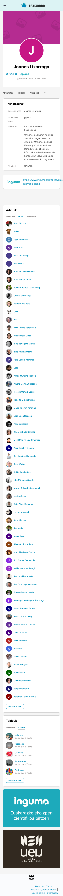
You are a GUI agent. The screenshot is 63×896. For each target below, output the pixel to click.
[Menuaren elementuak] (45, 91)
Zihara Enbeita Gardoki (24, 432)
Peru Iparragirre (21, 424)
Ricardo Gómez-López (24, 392)
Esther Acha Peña (22, 303)
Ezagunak (31, 216)
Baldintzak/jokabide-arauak (44, 889)
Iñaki (16, 319)
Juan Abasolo (20, 223)
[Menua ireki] (4, 5)
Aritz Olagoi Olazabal (23, 504)
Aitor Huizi (18, 247)
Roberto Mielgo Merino (24, 400)
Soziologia (19, 770)
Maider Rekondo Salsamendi (27, 488)
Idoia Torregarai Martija (24, 344)
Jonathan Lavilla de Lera (25, 696)
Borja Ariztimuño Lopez (24, 271)
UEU (16, 311)
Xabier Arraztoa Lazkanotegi (27, 287)
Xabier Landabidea (22, 472)
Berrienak (10, 216)
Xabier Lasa (19, 672)
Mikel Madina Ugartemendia (27, 440)
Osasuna (19, 752)
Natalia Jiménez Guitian (24, 624)
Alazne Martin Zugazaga (25, 384)
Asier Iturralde (20, 640)
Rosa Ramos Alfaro (22, 279)
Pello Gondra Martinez (24, 360)
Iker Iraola (18, 528)
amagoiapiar (19, 536)
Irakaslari (19, 735)
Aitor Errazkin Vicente (24, 448)
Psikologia (19, 744)
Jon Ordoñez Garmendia (25, 456)
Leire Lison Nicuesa (23, 416)
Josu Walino (19, 464)
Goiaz (16, 231)
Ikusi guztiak (14, 706)
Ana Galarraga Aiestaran (25, 584)
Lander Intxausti (21, 512)
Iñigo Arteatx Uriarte (23, 352)
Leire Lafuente (20, 632)
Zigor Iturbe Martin (22, 239)
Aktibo (21, 216)
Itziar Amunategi (21, 255)
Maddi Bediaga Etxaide (24, 552)
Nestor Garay (20, 496)
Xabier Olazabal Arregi (24, 568)
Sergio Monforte (21, 688)
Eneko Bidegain (21, 664)
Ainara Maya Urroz (22, 336)
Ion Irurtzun (19, 263)
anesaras (18, 648)
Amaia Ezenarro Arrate (24, 608)
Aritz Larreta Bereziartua (25, 328)
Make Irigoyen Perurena (25, 408)
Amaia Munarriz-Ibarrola (25, 376)
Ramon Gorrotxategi (23, 616)
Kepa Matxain (20, 520)
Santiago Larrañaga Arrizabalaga (29, 600)
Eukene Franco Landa (24, 592)
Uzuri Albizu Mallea (22, 680)
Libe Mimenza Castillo (24, 480)
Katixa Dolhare (20, 656)
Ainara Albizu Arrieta (23, 544)
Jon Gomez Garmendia (24, 560)
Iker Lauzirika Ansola (23, 576)
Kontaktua (40, 886)
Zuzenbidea (20, 761)
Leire (16, 368)
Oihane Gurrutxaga (22, 295)
